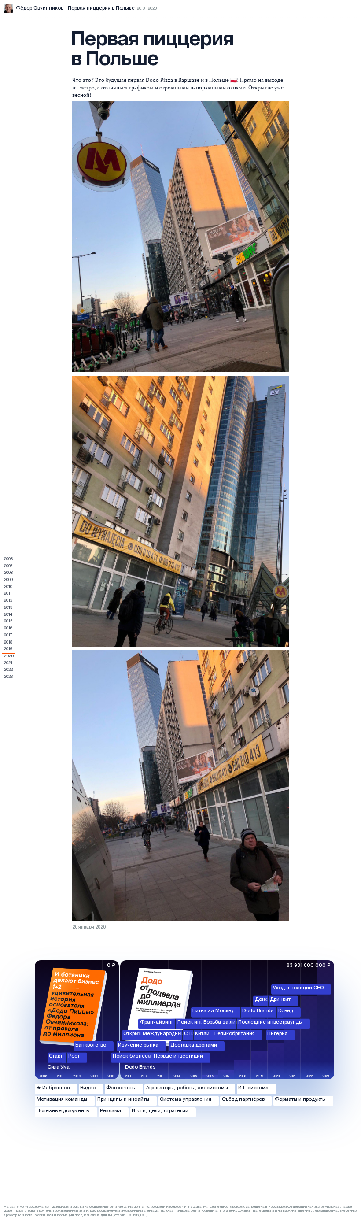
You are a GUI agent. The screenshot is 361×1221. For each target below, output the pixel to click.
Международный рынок (172, 1033)
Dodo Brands (258, 1011)
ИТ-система (253, 1088)
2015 (8, 621)
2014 (8, 615)
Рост (74, 1056)
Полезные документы (63, 1111)
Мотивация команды (62, 1099)
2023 (8, 677)
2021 (8, 663)
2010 (8, 587)
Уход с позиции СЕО (298, 988)
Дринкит (280, 999)
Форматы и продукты (300, 1099)
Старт (56, 1056)
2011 (8, 594)
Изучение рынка (138, 1045)
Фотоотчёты (121, 1088)
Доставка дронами (193, 1045)
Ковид (285, 1011)
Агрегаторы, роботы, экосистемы (187, 1088)
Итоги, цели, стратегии (160, 1111)
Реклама (110, 1111)
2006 (8, 559)
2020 (9, 656)
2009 (8, 580)
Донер (263, 999)
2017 (8, 635)
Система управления (185, 1099)
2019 (8, 649)
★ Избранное (53, 1088)
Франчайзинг (156, 1022)
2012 (8, 601)
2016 (8, 628)
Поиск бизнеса (132, 1056)
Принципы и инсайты (123, 1099)
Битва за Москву (213, 1011)
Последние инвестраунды (270, 1022)
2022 (8, 670)
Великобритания (234, 1033)
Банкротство (90, 1045)
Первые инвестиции (178, 1056)
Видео (88, 1088)
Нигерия (277, 1033)
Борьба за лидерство (229, 1022)
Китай (202, 1033)
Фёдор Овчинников (39, 8)
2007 (8, 566)
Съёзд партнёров (243, 1099)
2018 (8, 642)
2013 (8, 608)
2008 (8, 573)
